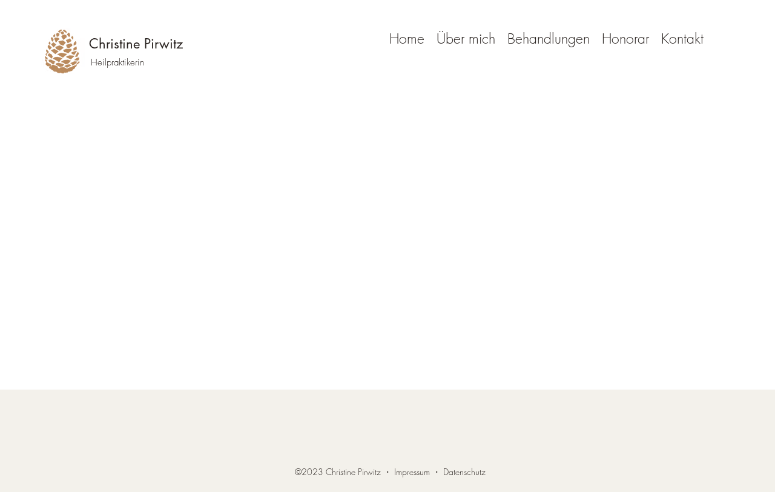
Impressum (412, 471)
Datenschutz (464, 471)
